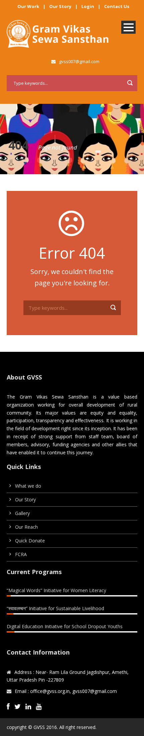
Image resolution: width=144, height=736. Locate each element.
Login (87, 6)
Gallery (22, 513)
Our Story (60, 6)
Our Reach (26, 527)
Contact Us (116, 6)
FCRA (21, 554)
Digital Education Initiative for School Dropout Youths (65, 626)
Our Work (28, 6)
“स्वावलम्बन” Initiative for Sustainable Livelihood (55, 608)
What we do (28, 486)
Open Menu (128, 27)
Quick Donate (30, 540)
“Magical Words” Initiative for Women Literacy (56, 590)
